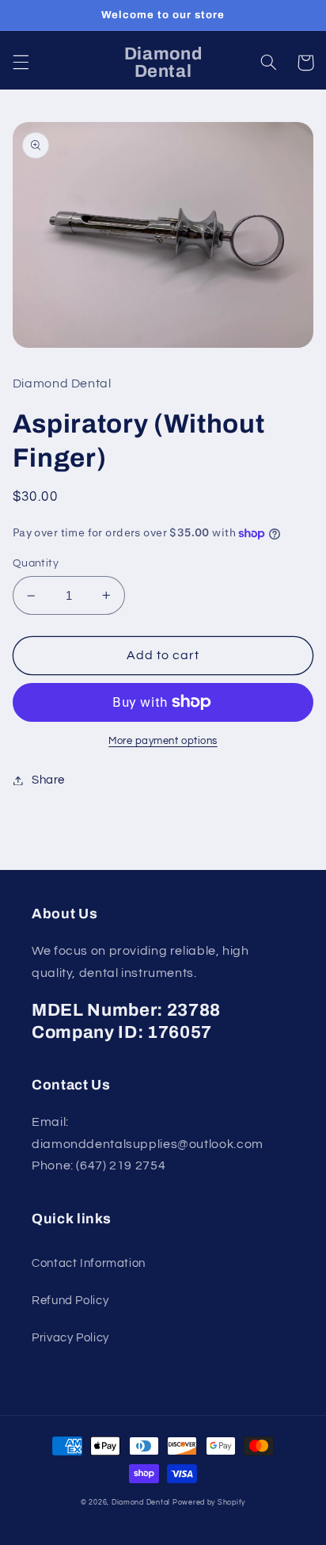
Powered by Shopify (208, 1502)
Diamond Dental (142, 1502)
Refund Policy (70, 1301)
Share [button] (48, 780)
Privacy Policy (70, 1338)
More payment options (163, 741)
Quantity (36, 563)
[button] (20, 62)
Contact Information (89, 1263)
